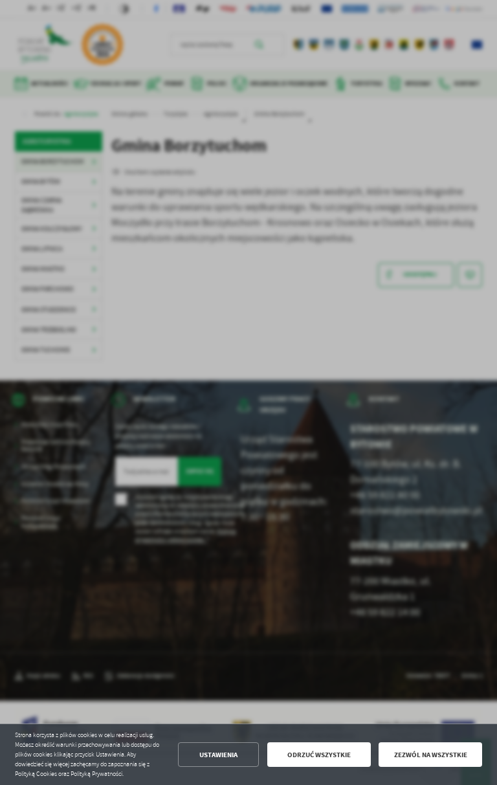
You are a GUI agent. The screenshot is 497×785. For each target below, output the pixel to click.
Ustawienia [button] (218, 755)
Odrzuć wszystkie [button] (319, 755)
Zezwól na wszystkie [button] (430, 755)
